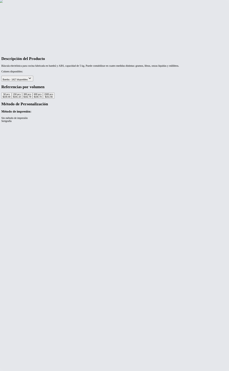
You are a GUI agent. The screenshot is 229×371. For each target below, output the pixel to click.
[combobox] (17, 78)
